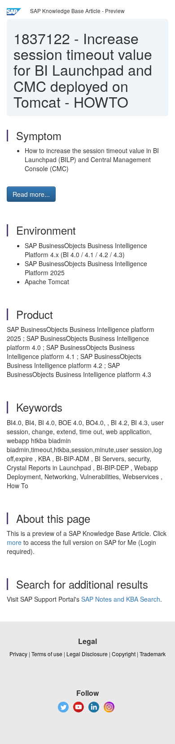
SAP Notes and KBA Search (120, 598)
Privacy (18, 654)
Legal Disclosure (87, 654)
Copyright (124, 654)
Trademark (153, 654)
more (14, 542)
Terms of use (46, 654)
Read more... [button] (31, 194)
